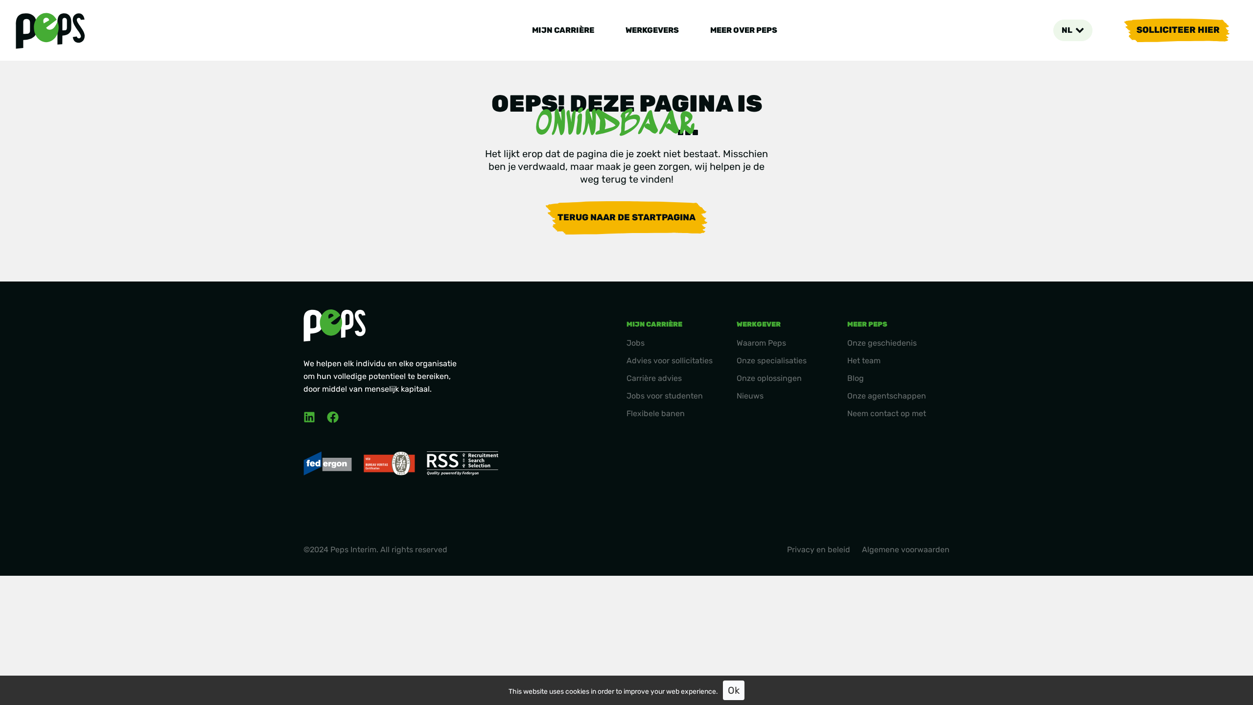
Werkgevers (652, 30)
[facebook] (333, 417)
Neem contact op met (886, 413)
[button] (1073, 30)
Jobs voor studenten (664, 395)
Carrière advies (654, 378)
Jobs (635, 343)
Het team (864, 360)
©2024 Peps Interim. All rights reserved (375, 549)
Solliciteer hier (1178, 29)
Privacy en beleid (818, 549)
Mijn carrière (563, 30)
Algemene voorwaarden (906, 549)
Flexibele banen (655, 413)
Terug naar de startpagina (626, 217)
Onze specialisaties (772, 360)
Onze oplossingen (769, 378)
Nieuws (750, 395)
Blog (855, 378)
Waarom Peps (761, 343)
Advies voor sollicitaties (669, 360)
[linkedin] (309, 417)
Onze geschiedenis (882, 343)
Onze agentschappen (886, 395)
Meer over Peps (743, 30)
